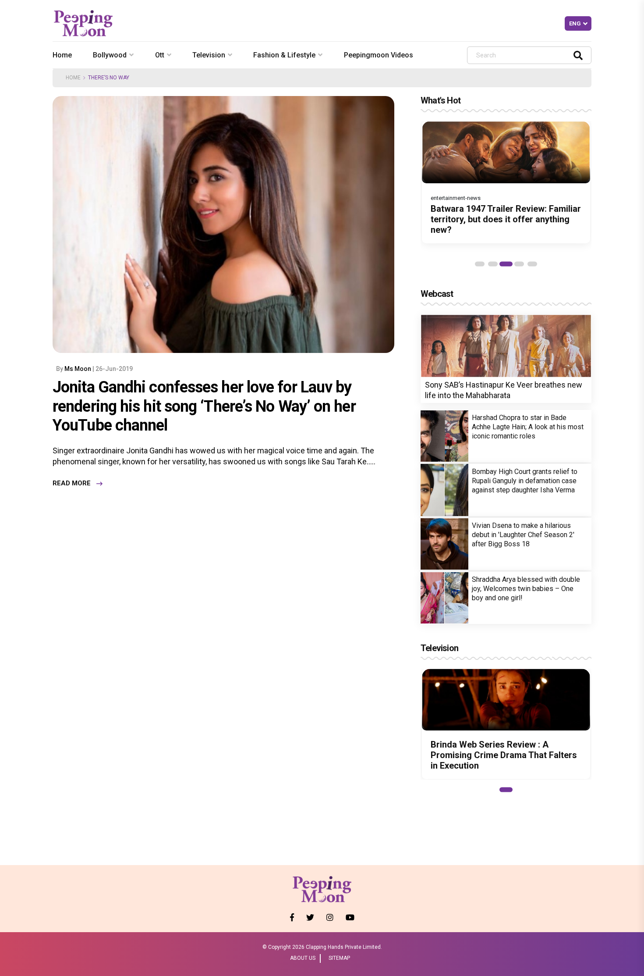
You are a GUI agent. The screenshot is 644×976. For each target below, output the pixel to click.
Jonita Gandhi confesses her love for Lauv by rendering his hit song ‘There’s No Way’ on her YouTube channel (204, 406)
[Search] (578, 55)
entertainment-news (456, 198)
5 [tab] (532, 264)
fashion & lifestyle (284, 55)
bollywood (110, 55)
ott (159, 55)
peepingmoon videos (378, 55)
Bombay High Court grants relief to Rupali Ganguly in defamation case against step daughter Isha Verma (524, 480)
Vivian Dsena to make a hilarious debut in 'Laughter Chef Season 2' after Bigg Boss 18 (523, 534)
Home (62, 55)
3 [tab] (506, 264)
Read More (72, 483)
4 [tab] (519, 264)
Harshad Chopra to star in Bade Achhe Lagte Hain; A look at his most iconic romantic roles (528, 426)
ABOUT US (302, 958)
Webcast (437, 294)
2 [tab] (492, 264)
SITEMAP (339, 958)
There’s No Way (108, 78)
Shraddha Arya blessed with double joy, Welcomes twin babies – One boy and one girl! (526, 588)
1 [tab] (479, 264)
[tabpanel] (506, 182)
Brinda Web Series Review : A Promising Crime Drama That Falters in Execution (504, 755)
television (208, 55)
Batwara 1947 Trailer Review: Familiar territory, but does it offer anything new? (506, 219)
